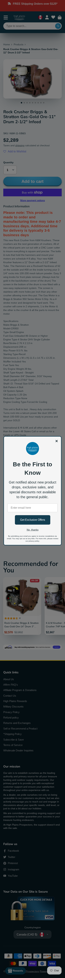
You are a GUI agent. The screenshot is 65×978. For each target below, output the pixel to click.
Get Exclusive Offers (32, 519)
